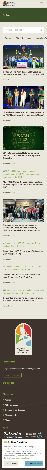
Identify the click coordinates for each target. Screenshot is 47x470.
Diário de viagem (23, 38)
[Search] (41, 30)
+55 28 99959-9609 (12, 375)
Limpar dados (11, 464)
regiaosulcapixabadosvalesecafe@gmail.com (23, 369)
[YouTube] (12, 383)
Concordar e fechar (34, 464)
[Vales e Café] (9, 3)
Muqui (8, 420)
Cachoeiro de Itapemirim (16, 410)
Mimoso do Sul (11, 415)
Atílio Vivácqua (11, 405)
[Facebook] (4, 383)
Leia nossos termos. (23, 458)
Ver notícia (7, 80)
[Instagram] (8, 383)
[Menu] (41, 3)
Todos (8, 38)
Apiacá (8, 400)
